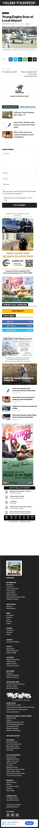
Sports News (10, 648)
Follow (29, 326)
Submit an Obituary (12, 677)
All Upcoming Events (12, 659)
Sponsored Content (12, 726)
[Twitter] (15, 59)
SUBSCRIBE (10, 578)
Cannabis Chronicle (12, 786)
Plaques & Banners (12, 599)
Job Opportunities (12, 798)
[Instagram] (12, 815)
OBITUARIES (10, 671)
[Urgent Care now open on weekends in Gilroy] (6, 408)
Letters (8, 634)
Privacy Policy (10, 593)
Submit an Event (11, 663)
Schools (8, 621)
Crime (8, 619)
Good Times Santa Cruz (13, 744)
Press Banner (10, 769)
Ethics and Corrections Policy (15, 597)
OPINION (9, 628)
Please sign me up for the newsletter (15, 198)
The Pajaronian (11, 773)
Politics (8, 623)
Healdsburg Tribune (12, 759)
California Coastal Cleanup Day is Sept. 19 (18, 379)
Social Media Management (14, 724)
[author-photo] (20, 89)
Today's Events (11, 661)
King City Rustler (11, 763)
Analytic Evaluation (12, 728)
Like (30, 321)
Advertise (9, 606)
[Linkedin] (20, 59)
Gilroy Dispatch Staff (8, 24)
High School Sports (12, 650)
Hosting (8, 720)
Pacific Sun (9, 750)
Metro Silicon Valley (12, 746)
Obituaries (9, 673)
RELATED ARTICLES (10, 107)
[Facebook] (11, 59)
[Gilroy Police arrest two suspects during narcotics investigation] (7, 134)
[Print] (35, 59)
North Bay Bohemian (13, 748)
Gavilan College (11, 653)
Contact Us (9, 586)
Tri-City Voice (10, 775)
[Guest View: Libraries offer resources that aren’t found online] (7, 124)
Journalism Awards (12, 800)
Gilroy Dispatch (11, 757)
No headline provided (9, 72)
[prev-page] (3, 142)
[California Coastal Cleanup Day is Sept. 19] (7, 114)
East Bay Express (11, 742)
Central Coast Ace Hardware (15, 684)
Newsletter (9, 584)
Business (9, 617)
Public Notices (10, 608)
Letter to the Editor (12, 589)
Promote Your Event (12, 666)
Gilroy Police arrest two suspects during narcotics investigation (24, 134)
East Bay (9, 788)
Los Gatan (9, 765)
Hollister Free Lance (12, 761)
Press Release (10, 591)
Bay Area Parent (11, 782)
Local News (10, 615)
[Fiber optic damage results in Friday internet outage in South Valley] (6, 417)
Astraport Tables (11, 686)
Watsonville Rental (12, 688)
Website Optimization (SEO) (15, 722)
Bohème (9, 784)
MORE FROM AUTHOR (27, 107)
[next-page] (6, 142)
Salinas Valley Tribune (13, 771)
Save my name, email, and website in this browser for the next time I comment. (19, 193)
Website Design (11, 718)
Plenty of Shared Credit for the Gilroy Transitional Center (29, 74)
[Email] (30, 59)
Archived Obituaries (12, 675)
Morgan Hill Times (12, 767)
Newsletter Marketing (13, 730)
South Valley (10, 790)
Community (5, 13)
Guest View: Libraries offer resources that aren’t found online (24, 124)
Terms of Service (11, 595)
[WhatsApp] (25, 59)
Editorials (9, 632)
